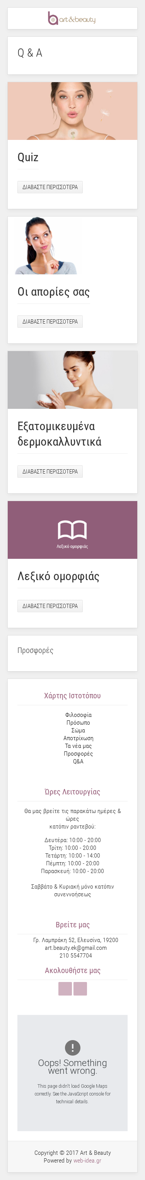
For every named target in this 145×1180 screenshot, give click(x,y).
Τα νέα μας (78, 745)
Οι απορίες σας (53, 291)
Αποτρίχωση (78, 738)
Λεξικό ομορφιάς (58, 576)
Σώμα (78, 730)
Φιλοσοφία (78, 714)
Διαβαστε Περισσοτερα (50, 187)
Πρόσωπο (78, 722)
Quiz (28, 157)
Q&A (78, 761)
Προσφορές (78, 753)
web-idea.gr (87, 1160)
